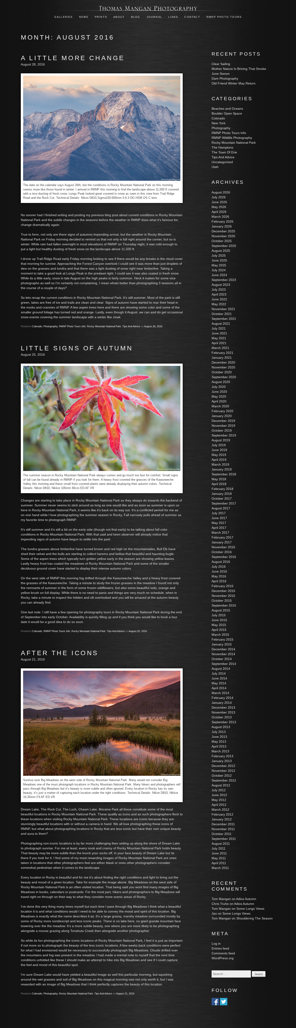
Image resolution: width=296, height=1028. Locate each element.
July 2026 (219, 197)
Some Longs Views (250, 908)
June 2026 (219, 202)
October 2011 (221, 834)
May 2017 (219, 523)
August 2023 (221, 285)
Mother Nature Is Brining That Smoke (239, 69)
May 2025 (219, 265)
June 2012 (219, 795)
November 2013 (223, 712)
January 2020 (222, 416)
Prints (101, 17)
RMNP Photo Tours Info (72, 326)
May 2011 (219, 858)
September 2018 (224, 474)
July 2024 (219, 270)
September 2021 (224, 319)
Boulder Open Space (227, 113)
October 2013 (222, 717)
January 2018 (222, 493)
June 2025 (219, 260)
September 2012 (224, 780)
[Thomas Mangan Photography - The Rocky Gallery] (148, 8)
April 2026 (219, 212)
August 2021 (221, 323)
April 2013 (219, 746)
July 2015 (219, 615)
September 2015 (224, 605)
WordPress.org (223, 958)
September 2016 (224, 557)
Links (173, 17)
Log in (216, 943)
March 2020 (220, 406)
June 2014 (219, 678)
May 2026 (219, 207)
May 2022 (219, 304)
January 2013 (222, 761)
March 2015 (220, 634)
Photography (50, 326)
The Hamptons (222, 147)
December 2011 (223, 824)
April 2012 (219, 805)
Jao (214, 913)
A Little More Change (73, 58)
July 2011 (218, 848)
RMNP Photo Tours (224, 17)
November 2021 (223, 309)
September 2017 (224, 503)
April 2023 (219, 294)
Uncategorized (222, 162)
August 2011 (221, 843)
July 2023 (219, 289)
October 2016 (222, 552)
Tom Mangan (221, 899)
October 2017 (222, 498)
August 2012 (221, 785)
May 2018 (219, 479)
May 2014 (219, 683)
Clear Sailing (221, 64)
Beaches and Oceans (227, 108)
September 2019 (224, 435)
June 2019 (219, 450)
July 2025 (219, 255)
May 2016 (219, 576)
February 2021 (222, 353)
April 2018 (219, 484)
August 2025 (221, 250)
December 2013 (223, 707)
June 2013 (219, 736)
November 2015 (223, 596)
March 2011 (220, 868)
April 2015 (219, 630)
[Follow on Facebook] (215, 1003)
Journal (155, 17)
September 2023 (224, 280)
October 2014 (222, 659)
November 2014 (223, 654)
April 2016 (219, 581)
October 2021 (222, 314)
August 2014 (221, 668)
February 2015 (222, 639)
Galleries (63, 17)
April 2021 (219, 343)
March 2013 (220, 751)
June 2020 (219, 391)
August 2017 (221, 508)
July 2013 (219, 732)
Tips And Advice (131, 326)
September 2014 (224, 664)
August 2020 (221, 382)
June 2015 (219, 620)
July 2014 (219, 673)
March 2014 (220, 693)
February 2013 (222, 756)
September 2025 (224, 246)
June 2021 (219, 333)
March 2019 (220, 464)
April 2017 (219, 528)
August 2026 (221, 192)
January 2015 (222, 644)
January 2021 (222, 357)
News (84, 17)
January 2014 (222, 702)
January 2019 (222, 469)
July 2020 (219, 387)
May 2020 (219, 396)
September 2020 (224, 377)
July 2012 (219, 790)
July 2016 (219, 566)
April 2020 (219, 401)
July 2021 (219, 328)
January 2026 (222, 226)
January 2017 (222, 542)
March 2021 (220, 348)
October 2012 (222, 775)
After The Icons (60, 653)
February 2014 (222, 698)
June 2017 (219, 518)
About (119, 17)
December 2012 (223, 766)
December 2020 (223, 362)
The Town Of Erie (224, 152)
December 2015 (223, 591)
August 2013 (221, 727)
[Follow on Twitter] (223, 1003)
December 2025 (223, 231)
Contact (192, 17)
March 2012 (220, 809)
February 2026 (222, 221)
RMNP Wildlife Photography (232, 138)
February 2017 (222, 537)
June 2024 (219, 275)
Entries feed (220, 948)
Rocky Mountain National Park (104, 326)
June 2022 (219, 299)
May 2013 (219, 741)
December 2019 (223, 421)
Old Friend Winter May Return (234, 83)
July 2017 (219, 513)
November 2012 (223, 771)
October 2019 (222, 430)
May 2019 (219, 455)
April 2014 (219, 688)
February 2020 (222, 411)
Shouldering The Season (254, 918)
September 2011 (224, 839)
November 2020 (223, 367)
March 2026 (220, 216)
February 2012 (222, 814)
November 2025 (223, 236)
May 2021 (219, 338)
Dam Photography (225, 78)
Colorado (37, 326)
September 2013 (224, 722)
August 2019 (221, 440)
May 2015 (219, 625)
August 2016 (221, 562)
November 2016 (223, 547)
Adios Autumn (246, 899)
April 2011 (219, 863)
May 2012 (219, 800)
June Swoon (221, 73)
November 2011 (223, 829)
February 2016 (222, 586)
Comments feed (223, 953)
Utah (215, 167)
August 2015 (221, 610)
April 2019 (219, 459)
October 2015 (222, 600)
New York (218, 123)
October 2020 (222, 372)
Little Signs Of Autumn (77, 348)
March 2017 (220, 532)
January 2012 (222, 819)
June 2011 (219, 853)
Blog (135, 17)
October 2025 (222, 241)
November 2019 (223, 425)
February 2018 (222, 489)
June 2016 (219, 571)
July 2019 (219, 445)
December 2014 (223, 649)
